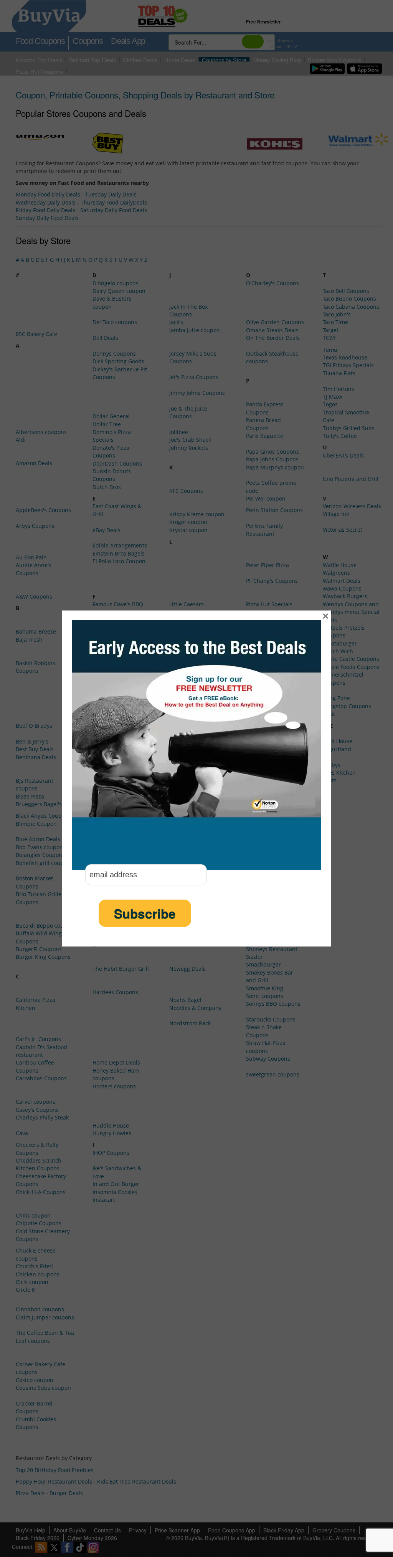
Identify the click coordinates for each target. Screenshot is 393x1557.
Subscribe (145, 913)
